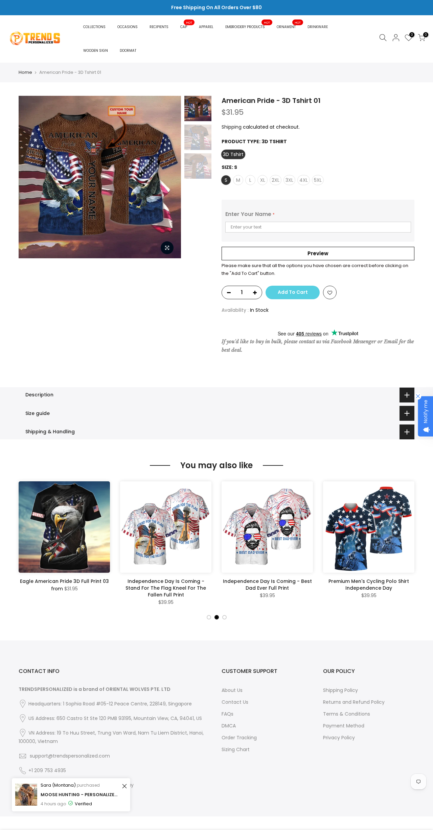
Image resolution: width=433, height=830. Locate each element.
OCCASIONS (127, 26)
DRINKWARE (317, 26)
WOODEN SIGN (95, 50)
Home (25, 72)
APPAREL (206, 26)
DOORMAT (128, 50)
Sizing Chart (236, 749)
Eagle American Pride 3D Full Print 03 (64, 581)
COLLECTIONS (94, 26)
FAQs (227, 714)
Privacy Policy (339, 737)
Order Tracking (239, 737)
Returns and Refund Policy (354, 702)
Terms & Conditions (346, 714)
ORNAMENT (289, 24)
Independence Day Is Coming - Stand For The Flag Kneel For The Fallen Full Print (166, 588)
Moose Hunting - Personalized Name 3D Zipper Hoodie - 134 (80, 821)
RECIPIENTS (159, 26)
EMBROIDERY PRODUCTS (247, 24)
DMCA (229, 725)
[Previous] (30, 177)
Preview (317, 253)
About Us (232, 690)
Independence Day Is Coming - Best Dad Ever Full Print (267, 584)
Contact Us (235, 702)
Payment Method (343, 725)
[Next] (169, 177)
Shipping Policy (340, 690)
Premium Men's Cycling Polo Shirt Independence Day (368, 584)
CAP (186, 24)
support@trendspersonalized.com (70, 755)
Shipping (232, 127)
